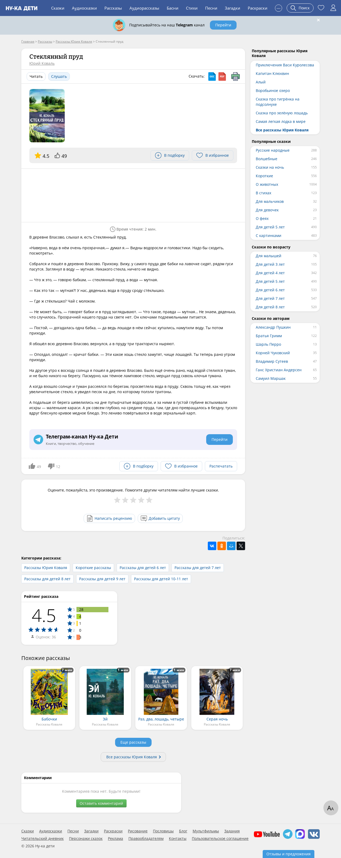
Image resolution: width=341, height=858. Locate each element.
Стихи (192, 8)
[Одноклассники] (221, 546)
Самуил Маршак (271, 378)
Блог (183, 831)
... (279, 7)
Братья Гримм (269, 335)
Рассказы (113, 8)
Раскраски (257, 8)
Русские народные (273, 150)
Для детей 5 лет (270, 226)
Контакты (177, 838)
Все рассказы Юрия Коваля (131, 756)
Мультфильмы (206, 831)
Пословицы (163, 831)
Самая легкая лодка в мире (281, 121)
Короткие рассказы (93, 567)
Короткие (264, 175)
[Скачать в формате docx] (212, 76)
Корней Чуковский (273, 352)
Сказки (57, 8)
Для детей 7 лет (270, 298)
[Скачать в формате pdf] (222, 76)
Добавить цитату (164, 518)
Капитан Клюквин (272, 73)
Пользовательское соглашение (220, 838)
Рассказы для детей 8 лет (47, 578)
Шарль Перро (268, 344)
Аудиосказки (84, 8)
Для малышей (268, 255)
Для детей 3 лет (270, 264)
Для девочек (267, 209)
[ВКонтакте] (212, 546)
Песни (211, 8)
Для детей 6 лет (270, 289)
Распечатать (221, 466)
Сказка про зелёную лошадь (282, 112)
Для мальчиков (270, 201)
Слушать (59, 76)
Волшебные (266, 158)
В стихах (263, 192)
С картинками (268, 235)
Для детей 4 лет (270, 272)
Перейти (223, 24)
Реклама (115, 838)
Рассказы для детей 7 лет (197, 567)
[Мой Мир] (231, 546)
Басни (172, 8)
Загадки (232, 8)
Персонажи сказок (86, 838)
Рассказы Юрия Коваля (45, 567)
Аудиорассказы (144, 8)
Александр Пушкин (273, 327)
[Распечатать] (235, 76)
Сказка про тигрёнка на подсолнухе (277, 101)
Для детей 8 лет (270, 306)
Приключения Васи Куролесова (285, 64)
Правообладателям (146, 838)
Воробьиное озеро (273, 90)
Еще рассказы (133, 742)
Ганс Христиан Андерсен (279, 369)
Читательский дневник (42, 838)
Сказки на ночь (270, 167)
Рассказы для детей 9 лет (102, 578)
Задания (232, 831)
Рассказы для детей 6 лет (143, 567)
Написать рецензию (113, 518)
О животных (267, 184)
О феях (262, 218)
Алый (261, 81)
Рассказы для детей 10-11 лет (161, 578)
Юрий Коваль (42, 63)
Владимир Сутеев (272, 361)
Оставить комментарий (101, 803)
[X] (241, 546)
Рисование (138, 831)
